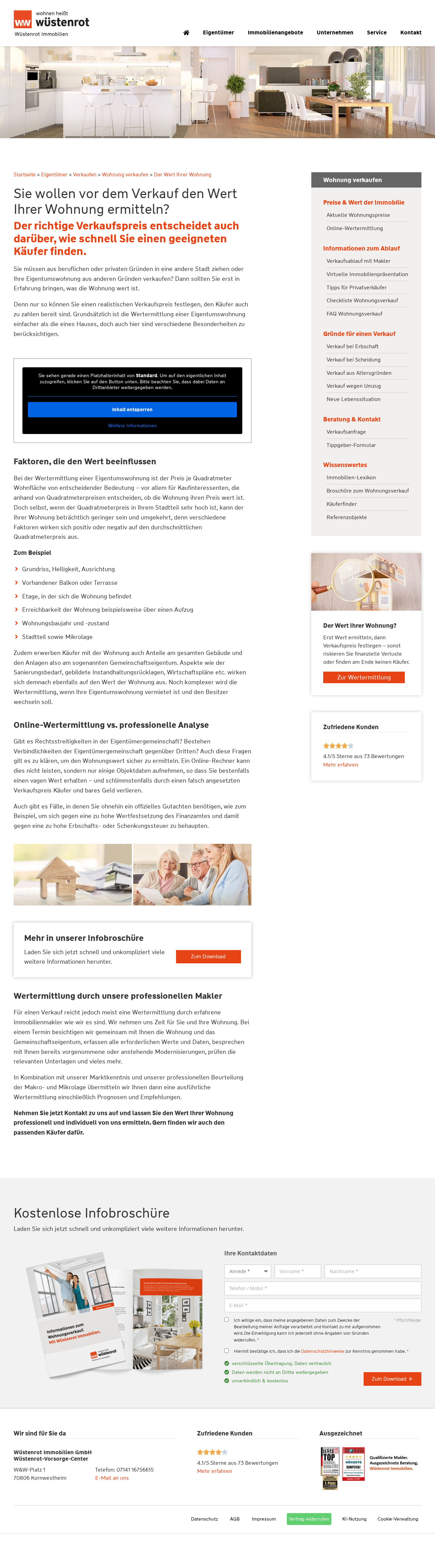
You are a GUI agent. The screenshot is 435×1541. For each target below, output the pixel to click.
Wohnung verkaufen (125, 174)
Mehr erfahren (214, 1471)
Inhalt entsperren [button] (132, 409)
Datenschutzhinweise (322, 1351)
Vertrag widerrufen (309, 1518)
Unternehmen (335, 32)
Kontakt (411, 32)
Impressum (264, 1518)
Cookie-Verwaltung (398, 1518)
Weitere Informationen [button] (132, 426)
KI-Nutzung (354, 1518)
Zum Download (208, 956)
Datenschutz (204, 1518)
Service (377, 32)
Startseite (25, 174)
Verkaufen (85, 174)
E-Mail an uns (112, 1477)
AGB (235, 1518)
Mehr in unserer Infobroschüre (84, 938)
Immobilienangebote (275, 32)
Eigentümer (218, 32)
